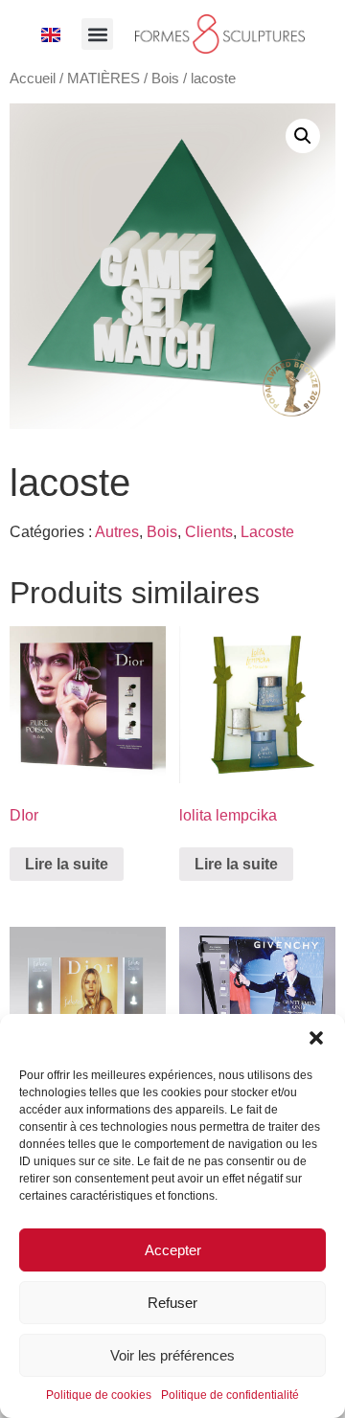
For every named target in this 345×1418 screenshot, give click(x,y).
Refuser (172, 1302)
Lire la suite (66, 864)
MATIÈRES (103, 78)
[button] (316, 1037)
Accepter (173, 1250)
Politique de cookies (98, 1395)
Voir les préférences (172, 1355)
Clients (209, 532)
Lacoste (267, 532)
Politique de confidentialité (230, 1395)
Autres (117, 532)
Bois (165, 78)
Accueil (33, 78)
